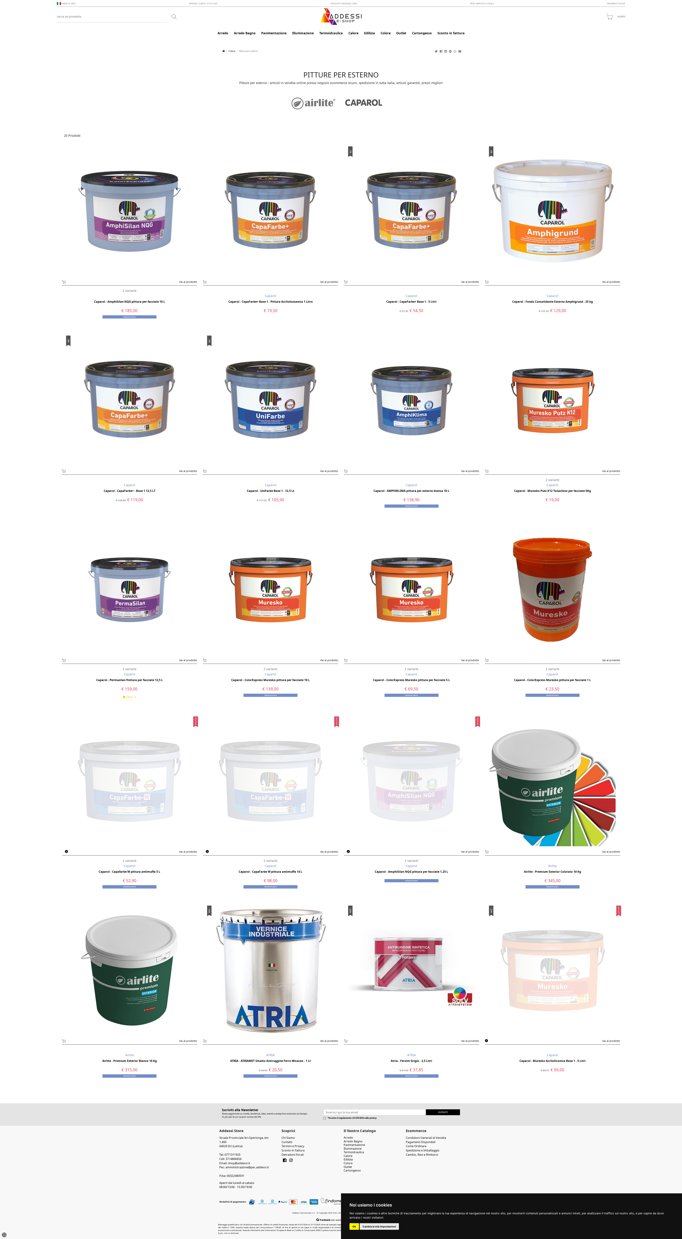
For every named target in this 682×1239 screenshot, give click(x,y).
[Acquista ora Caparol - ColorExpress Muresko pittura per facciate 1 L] (502, 660)
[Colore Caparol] (364, 103)
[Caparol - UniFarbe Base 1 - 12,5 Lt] (270, 400)
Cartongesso (352, 1170)
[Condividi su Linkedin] (446, 51)
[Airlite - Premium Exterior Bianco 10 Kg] (130, 970)
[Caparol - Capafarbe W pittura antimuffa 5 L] (130, 781)
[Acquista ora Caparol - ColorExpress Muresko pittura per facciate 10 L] (220, 660)
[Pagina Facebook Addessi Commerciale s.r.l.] (284, 1161)
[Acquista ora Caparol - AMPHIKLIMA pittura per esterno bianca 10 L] (361, 470)
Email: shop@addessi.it (234, 1163)
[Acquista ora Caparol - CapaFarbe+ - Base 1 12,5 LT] (79, 470)
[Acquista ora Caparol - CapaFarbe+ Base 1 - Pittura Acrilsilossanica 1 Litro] (220, 281)
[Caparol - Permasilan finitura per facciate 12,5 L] (130, 589)
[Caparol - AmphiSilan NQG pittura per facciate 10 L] (130, 211)
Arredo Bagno (353, 1141)
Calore (348, 1156)
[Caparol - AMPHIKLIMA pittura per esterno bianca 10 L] (412, 400)
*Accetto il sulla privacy (352, 1118)
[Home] (223, 51)
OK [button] (354, 1226)
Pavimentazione (354, 1145)
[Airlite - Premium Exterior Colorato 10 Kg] (553, 781)
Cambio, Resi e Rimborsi (422, 1155)
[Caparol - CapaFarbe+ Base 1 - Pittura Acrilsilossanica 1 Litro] (270, 211)
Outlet (348, 1167)
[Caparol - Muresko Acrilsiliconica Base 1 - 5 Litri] (553, 970)
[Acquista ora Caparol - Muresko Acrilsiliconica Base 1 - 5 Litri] (502, 1040)
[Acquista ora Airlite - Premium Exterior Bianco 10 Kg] (79, 1040)
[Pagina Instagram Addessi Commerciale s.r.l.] (291, 1161)
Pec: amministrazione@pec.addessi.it (244, 1167)
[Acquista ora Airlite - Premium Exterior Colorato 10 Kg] (502, 851)
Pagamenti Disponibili (420, 1142)
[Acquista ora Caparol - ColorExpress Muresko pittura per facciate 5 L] (361, 660)
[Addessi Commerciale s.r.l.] (341, 16)
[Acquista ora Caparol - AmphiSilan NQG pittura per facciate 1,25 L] (361, 851)
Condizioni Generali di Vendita (426, 1138)
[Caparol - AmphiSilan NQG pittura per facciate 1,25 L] (412, 781)
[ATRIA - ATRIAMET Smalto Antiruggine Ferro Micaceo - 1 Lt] (270, 970)
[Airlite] (313, 103)
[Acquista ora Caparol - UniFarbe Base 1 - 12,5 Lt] (220, 470)
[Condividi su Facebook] (441, 51)
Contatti (287, 1142)
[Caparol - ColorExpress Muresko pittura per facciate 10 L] (270, 589)
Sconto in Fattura (293, 1150)
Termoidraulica (354, 1152)
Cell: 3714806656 (230, 1159)
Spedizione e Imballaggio (422, 1150)
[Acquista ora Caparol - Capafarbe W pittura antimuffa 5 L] (79, 851)
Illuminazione (353, 1149)
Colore (232, 51)
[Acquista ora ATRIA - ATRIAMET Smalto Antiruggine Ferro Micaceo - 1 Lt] (220, 1040)
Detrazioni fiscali (293, 1155)
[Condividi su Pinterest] (450, 51)
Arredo (348, 1138)
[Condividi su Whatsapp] (455, 51)
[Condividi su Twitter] (436, 51)
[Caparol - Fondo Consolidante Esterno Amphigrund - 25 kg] (553, 211)
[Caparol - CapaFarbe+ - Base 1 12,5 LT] (130, 400)
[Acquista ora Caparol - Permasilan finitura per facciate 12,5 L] (79, 660)
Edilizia (348, 1159)
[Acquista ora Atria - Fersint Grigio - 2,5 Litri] (361, 1040)
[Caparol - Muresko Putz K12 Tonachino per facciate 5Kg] (553, 400)
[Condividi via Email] (460, 51)
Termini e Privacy (293, 1146)
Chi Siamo (288, 1138)
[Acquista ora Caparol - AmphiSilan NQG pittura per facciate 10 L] (79, 281)
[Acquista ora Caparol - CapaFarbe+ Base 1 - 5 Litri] (361, 281)
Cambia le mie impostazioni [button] (379, 1226)
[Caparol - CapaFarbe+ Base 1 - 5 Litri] (412, 211)
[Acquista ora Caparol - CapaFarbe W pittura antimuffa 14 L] (220, 851)
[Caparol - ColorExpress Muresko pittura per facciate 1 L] (553, 589)
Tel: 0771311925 (229, 1155)
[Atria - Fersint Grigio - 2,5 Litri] (412, 970)
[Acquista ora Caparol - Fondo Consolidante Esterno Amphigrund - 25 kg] (502, 281)
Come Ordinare (416, 1146)
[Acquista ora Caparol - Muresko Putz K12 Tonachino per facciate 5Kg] (502, 470)
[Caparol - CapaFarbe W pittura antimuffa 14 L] (270, 781)
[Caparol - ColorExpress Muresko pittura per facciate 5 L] (412, 589)
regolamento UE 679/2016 (351, 1118)
